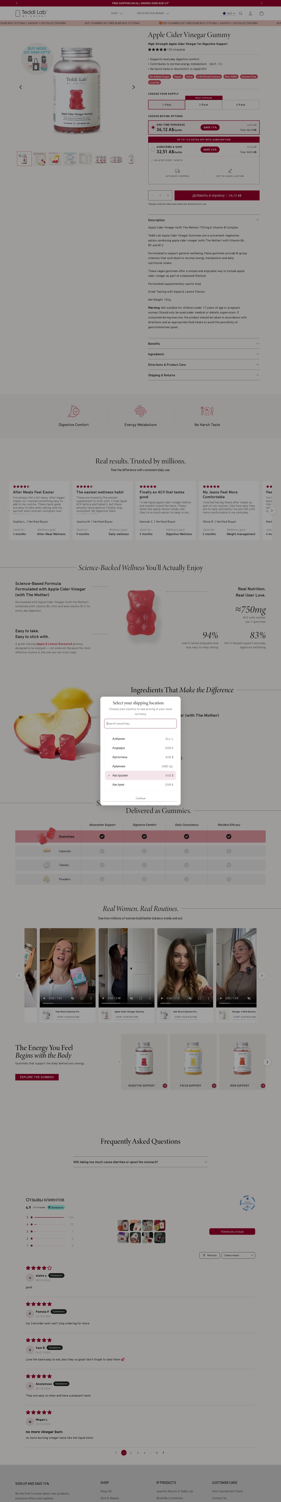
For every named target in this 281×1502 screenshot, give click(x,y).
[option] (140, 738)
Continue (140, 798)
